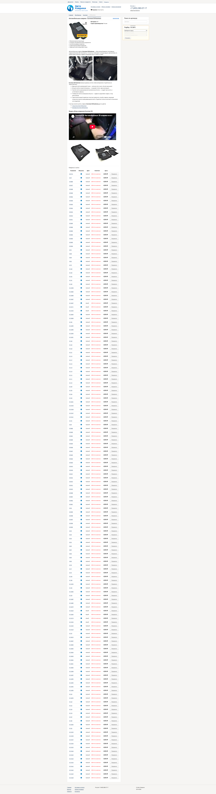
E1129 (70, 694)
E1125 (70, 345)
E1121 (70, 352)
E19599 (71, 512)
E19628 (71, 447)
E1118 (70, 713)
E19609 (71, 223)
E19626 (71, 200)
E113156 (71, 622)
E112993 (71, 333)
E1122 (70, 705)
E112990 (71, 690)
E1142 (70, 276)
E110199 (71, 732)
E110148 (71, 409)
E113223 (71, 610)
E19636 (71, 189)
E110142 (71, 766)
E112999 (71, 326)
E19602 (71, 500)
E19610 (71, 489)
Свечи (100, 2)
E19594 (71, 246)
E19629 (71, 443)
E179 (70, 265)
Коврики (106, 2)
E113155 (71, 310)
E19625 (71, 455)
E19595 (71, 527)
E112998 (71, 671)
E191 (70, 250)
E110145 (71, 755)
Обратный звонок (135, 10)
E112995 (71, 679)
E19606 (71, 227)
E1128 (70, 341)
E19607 (71, 496)
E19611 (71, 219)
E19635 (71, 432)
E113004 (71, 652)
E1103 (70, 398)
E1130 (70, 322)
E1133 (70, 595)
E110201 (71, 402)
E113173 (71, 618)
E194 (70, 534)
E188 (70, 253)
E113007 (71, 641)
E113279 (71, 607)
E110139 (71, 774)
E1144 (70, 269)
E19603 (71, 238)
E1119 (70, 356)
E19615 (71, 478)
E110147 (71, 413)
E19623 (71, 204)
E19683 (71, 428)
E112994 (71, 683)
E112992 (71, 686)
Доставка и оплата (95, 7)
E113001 (71, 664)
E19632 (71, 197)
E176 (70, 572)
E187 (70, 550)
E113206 (71, 614)
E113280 (71, 603)
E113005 (71, 648)
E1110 (70, 383)
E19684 (71, 181)
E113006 (71, 645)
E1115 (70, 364)
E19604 (71, 234)
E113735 (71, 584)
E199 (70, 424)
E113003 (71, 656)
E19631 (71, 436)
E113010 (71, 637)
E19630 (71, 440)
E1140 (70, 576)
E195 (70, 531)
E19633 (71, 193)
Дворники (70, 2)
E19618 (71, 470)
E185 (70, 557)
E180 (70, 561)
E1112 (70, 375)
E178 (70, 565)
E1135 (70, 588)
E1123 (70, 702)
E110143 (71, 762)
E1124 (70, 348)
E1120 (70, 709)
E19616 (71, 212)
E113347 (71, 299)
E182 (70, 261)
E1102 (70, 728)
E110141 (71, 417)
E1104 (70, 394)
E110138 (71, 777)
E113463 (71, 291)
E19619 (71, 466)
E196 (70, 508)
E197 (70, 178)
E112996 (71, 329)
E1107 (70, 717)
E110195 (71, 747)
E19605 (71, 231)
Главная (71, 15)
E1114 (70, 367)
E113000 (71, 667)
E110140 (71, 770)
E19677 (71, 185)
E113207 (71, 303)
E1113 (70, 371)
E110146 (71, 751)
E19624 (71, 459)
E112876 (71, 698)
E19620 (71, 462)
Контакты (77, 791)
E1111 (70, 379)
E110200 (71, 724)
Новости (69, 791)
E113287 (71, 599)
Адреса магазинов (116, 7)
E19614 (71, 216)
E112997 (71, 675)
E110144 (71, 758)
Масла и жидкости (85, 2)
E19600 (71, 242)
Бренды (69, 789)
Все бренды (78, 15)
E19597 (71, 519)
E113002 (71, 660)
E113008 (71, 318)
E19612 (71, 485)
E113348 (71, 295)
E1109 (70, 386)
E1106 (70, 721)
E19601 (71, 504)
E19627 (71, 451)
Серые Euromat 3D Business (79, 106)
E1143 (70, 272)
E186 (70, 553)
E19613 (71, 481)
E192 (70, 542)
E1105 (70, 390)
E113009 (71, 314)
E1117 (70, 360)
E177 (70, 569)
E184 (70, 257)
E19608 (71, 493)
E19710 (71, 174)
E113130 (71, 626)
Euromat (85, 15)
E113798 (71, 288)
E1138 (70, 580)
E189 (70, 546)
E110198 (71, 736)
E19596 (71, 523)
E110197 (71, 740)
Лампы (77, 2)
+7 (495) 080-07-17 (138, 8)
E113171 (71, 307)
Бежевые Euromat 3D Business (80, 107)
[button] (81, 174)
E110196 (71, 743)
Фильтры (94, 2)
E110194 (71, 405)
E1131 (70, 633)
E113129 (71, 629)
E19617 (71, 474)
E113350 (71, 591)
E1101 (70, 421)
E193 (70, 538)
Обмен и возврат (105, 7)
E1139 (70, 284)
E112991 (71, 337)
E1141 (70, 280)
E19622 (71, 208)
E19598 (71, 515)
